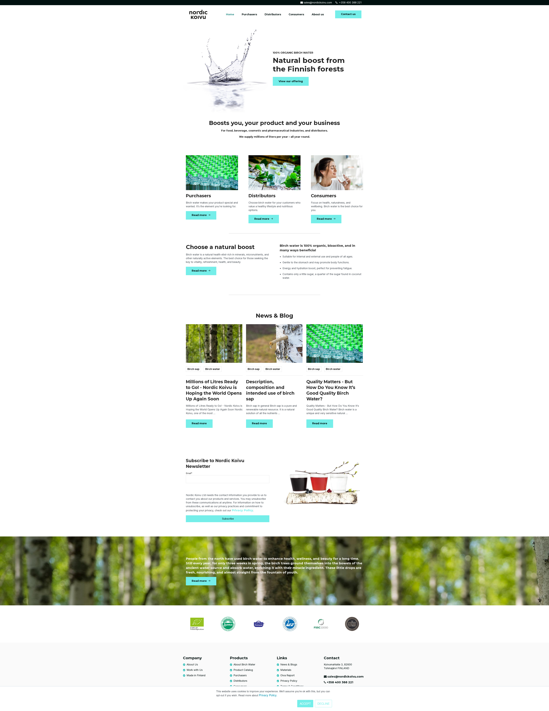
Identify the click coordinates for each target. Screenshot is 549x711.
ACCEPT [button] (305, 703)
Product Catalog (243, 669)
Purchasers (249, 14)
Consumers (296, 14)
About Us (192, 664)
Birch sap (193, 369)
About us (318, 14)
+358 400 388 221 (349, 2)
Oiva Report (287, 675)
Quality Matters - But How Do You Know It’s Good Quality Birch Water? (330, 390)
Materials (285, 669)
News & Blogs (288, 664)
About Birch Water (244, 664)
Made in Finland (196, 675)
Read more (199, 215)
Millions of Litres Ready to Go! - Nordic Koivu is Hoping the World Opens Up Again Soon (214, 390)
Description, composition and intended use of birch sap (270, 390)
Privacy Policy (242, 510)
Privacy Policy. (268, 695)
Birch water (212, 369)
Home (230, 14)
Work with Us (195, 669)
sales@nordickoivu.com (318, 2)
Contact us (348, 14)
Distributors (273, 14)
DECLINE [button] (323, 703)
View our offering (291, 81)
